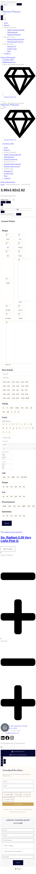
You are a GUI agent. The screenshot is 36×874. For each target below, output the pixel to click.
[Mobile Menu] (2, 9)
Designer (26, 795)
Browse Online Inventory (8, 57)
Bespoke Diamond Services (15, 39)
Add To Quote (7, 549)
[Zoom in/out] (4, 760)
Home (6, 23)
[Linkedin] (3, 738)
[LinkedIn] (4, 101)
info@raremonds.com (9, 62)
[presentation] (11, 532)
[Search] (2, 14)
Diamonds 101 (11, 46)
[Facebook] (1, 101)
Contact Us (7, 53)
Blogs (9, 51)
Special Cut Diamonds (14, 35)
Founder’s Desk (12, 49)
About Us (6, 25)
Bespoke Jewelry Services (15, 42)
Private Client (9, 799)
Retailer (17, 795)
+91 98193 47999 (8, 60)
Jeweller (7, 795)
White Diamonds (12, 32)
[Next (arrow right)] (4, 762)
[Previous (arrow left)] (2, 762)
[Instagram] (2, 101)
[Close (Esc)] (2, 760)
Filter (3, 202)
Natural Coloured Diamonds (15, 30)
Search (19, 214)
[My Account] (5, 14)
